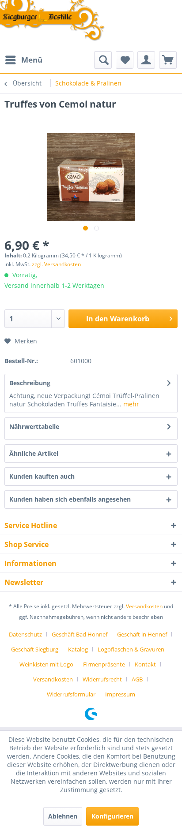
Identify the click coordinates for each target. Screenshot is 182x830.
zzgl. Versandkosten (56, 264)
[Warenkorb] (168, 60)
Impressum (120, 694)
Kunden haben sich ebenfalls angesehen (70, 499)
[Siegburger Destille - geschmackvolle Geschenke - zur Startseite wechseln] (52, 21)
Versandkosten (144, 606)
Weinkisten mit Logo (46, 664)
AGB (137, 679)
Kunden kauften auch (42, 476)
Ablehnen (62, 816)
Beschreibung (29, 383)
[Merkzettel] (124, 60)
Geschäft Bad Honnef (79, 634)
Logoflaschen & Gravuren (131, 649)
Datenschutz (25, 634)
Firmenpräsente (104, 664)
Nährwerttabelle (34, 426)
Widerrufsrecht (102, 679)
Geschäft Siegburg (34, 649)
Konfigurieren (112, 816)
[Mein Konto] (146, 60)
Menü (31, 60)
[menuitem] (23, 60)
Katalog (78, 649)
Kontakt (145, 664)
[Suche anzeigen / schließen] (103, 60)
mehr (130, 404)
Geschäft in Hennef (142, 634)
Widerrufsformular (71, 694)
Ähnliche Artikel (33, 453)
